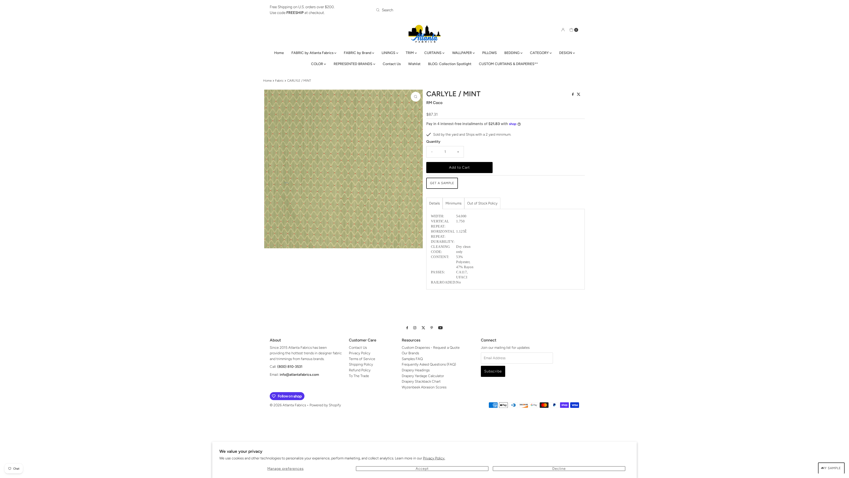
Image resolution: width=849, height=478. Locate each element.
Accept (422, 468)
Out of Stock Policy (482, 203)
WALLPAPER (462, 53)
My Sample (831, 468)
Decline (559, 468)
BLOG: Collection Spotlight (449, 64)
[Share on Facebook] (573, 95)
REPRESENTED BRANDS (353, 64)
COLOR (317, 64)
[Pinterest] (431, 328)
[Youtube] (440, 328)
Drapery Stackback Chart (421, 381)
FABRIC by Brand (358, 53)
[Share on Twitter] (578, 95)
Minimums (453, 203)
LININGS (389, 53)
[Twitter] (423, 328)
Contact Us (392, 64)
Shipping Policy (361, 364)
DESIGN (566, 53)
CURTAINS (433, 53)
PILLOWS (489, 53)
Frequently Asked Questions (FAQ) (429, 364)
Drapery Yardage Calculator (423, 376)
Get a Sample (442, 183)
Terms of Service (362, 359)
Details (434, 203)
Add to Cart (459, 167)
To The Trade (359, 376)
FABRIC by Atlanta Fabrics (312, 53)
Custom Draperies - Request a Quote (431, 347)
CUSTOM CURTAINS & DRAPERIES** (508, 64)
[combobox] (424, 10)
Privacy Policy (359, 353)
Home (279, 53)
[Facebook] (407, 328)
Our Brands (410, 353)
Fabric (279, 81)
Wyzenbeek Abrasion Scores (424, 387)
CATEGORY (540, 53)
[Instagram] (414, 328)
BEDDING (512, 53)
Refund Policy (360, 370)
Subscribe (493, 371)
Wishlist (414, 64)
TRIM (410, 53)
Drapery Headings (416, 370)
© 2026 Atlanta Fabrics (288, 405)
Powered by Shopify (325, 405)
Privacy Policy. (434, 458)
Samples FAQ (412, 359)
